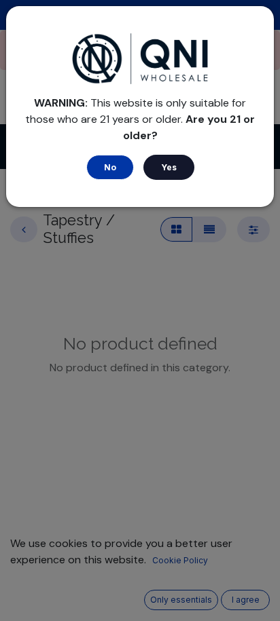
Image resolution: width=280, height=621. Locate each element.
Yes (169, 167)
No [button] (110, 167)
